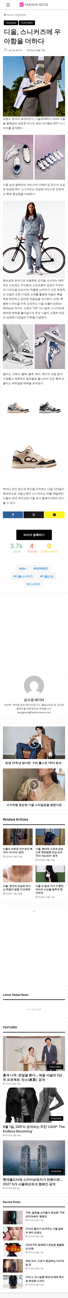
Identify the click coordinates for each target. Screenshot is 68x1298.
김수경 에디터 (15, 50)
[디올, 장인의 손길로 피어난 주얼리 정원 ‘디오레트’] (18, 873)
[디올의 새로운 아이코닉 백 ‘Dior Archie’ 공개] (18, 837)
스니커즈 (34, 584)
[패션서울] (34, 5)
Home (9, 14)
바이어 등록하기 (34, 535)
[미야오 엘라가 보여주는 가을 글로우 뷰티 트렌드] (13, 1233)
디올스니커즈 (24, 576)
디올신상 (47, 576)
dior (23, 568)
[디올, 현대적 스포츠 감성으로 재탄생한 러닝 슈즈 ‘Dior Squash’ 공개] (50, 837)
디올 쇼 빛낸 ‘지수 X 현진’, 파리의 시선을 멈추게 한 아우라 (50, 889)
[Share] (13, 514)
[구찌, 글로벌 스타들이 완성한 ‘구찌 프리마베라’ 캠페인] (13, 1217)
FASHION (20, 14)
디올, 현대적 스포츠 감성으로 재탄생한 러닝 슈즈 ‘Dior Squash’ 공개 (49, 852)
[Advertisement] (34, 632)
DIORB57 (41, 568)
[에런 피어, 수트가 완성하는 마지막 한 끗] (13, 1266)
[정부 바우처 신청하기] (54, 514)
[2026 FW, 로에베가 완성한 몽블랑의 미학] (13, 1250)
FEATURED (27, 22)
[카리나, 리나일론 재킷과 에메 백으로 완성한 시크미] (13, 1282)
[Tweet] (34, 514)
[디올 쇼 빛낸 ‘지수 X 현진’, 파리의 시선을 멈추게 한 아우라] (50, 873)
